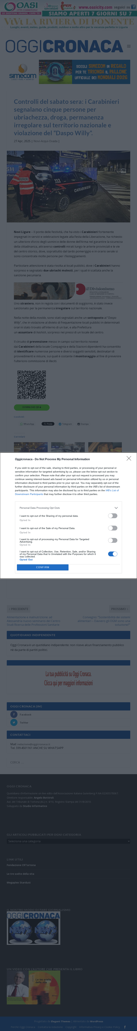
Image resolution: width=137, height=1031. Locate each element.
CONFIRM (42, 567)
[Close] (130, 459)
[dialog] (68, 516)
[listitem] (68, 508)
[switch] (112, 515)
